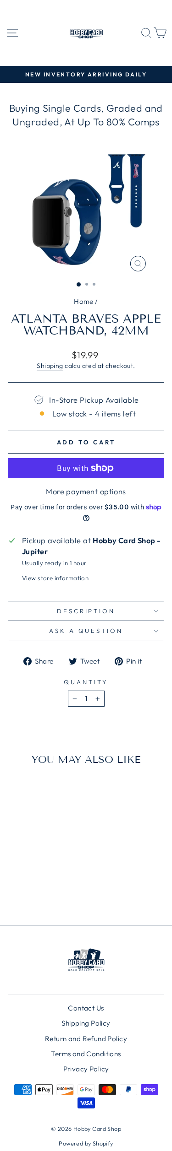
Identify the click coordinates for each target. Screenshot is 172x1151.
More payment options (86, 491)
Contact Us (86, 1008)
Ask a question (86, 630)
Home (84, 301)
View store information (55, 578)
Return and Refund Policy (86, 1038)
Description (86, 611)
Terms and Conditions (86, 1053)
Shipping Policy (85, 1023)
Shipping (50, 366)
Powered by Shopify (86, 1143)
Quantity (86, 682)
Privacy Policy (86, 1069)
